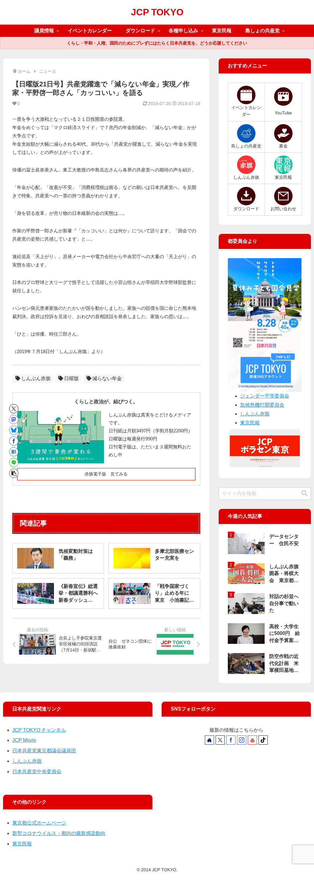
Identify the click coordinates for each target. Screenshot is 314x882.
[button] (13, 473)
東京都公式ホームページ (39, 822)
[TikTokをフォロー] (263, 740)
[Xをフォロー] (220, 740)
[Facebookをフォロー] (231, 740)
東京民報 (250, 422)
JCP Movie (24, 740)
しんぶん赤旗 (36, 378)
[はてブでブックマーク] (13, 451)
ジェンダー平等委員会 (264, 396)
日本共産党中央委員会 (36, 771)
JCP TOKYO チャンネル (39, 730)
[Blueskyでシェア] (13, 430)
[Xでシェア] (13, 408)
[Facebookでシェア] (13, 441)
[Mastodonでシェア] (13, 419)
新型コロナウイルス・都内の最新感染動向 (58, 833)
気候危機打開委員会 (262, 405)
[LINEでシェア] (13, 462)
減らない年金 (107, 378)
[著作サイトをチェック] (209, 740)
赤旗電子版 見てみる (106, 473)
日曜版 (71, 378)
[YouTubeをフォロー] (252, 740)
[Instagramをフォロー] (241, 740)
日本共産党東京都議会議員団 (44, 750)
